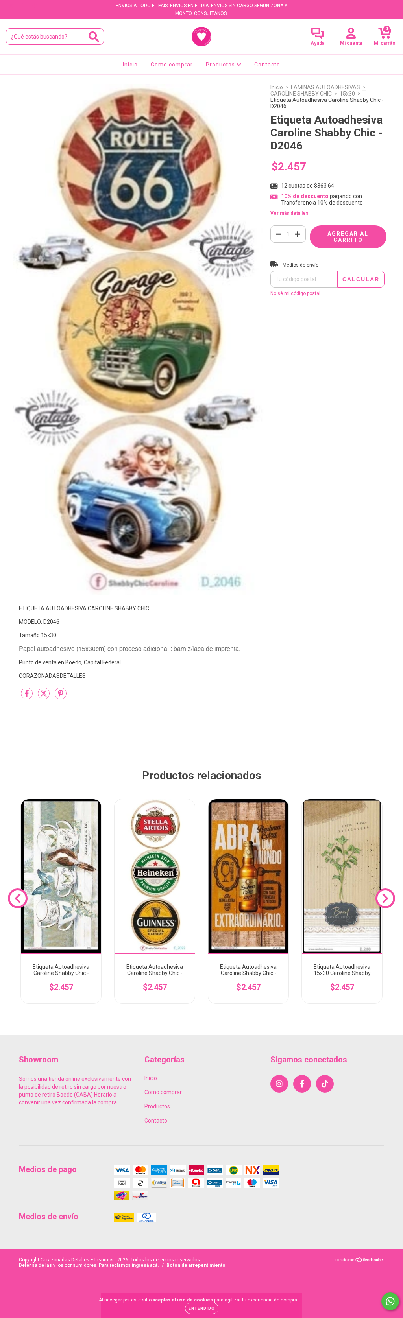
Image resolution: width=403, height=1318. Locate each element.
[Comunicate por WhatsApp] (390, 1301)
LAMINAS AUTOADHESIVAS (325, 87)
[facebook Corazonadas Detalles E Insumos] (23, 5)
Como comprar (172, 64)
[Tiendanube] (359, 1261)
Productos (221, 64)
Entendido (202, 1308)
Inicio (130, 64)
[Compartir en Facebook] (27, 696)
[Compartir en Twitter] (44, 696)
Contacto (267, 64)
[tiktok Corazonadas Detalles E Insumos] (34, 5)
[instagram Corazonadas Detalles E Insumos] (11, 5)
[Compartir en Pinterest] (61, 696)
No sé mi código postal (295, 293)
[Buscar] (94, 37)
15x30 (347, 93)
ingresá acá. (145, 1265)
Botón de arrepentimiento (196, 1265)
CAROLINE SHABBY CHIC (301, 93)
